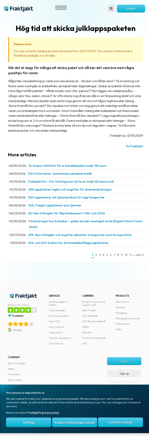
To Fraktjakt (134, 146)
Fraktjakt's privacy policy (43, 412)
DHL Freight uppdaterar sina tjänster (54, 205)
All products (122, 301)
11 (131, 255)
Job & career (15, 379)
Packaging (121, 312)
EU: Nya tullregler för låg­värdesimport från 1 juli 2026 (66, 213)
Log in (131, 8)
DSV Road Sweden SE (94, 321)
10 (126, 255)
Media (11, 368)
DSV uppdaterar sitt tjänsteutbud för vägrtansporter (66, 197)
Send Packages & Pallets (58, 303)
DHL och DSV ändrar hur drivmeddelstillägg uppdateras (68, 243)
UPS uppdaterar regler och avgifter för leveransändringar (70, 189)
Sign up (124, 373)
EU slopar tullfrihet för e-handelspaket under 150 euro (68, 166)
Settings (29, 422)
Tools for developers (60, 337)
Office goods (123, 323)
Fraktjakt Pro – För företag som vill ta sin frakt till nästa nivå (71, 181)
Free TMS (54, 321)
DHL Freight (89, 310)
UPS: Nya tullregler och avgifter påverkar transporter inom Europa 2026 (80, 235)
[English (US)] (111, 8)
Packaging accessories (128, 318)
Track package (57, 310)
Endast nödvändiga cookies (74, 422)
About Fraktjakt (16, 363)
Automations (56, 343)
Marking (120, 307)
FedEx (85, 326)
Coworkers (14, 374)
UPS (84, 343)
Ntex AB (86, 332)
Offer (119, 329)
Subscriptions (56, 326)
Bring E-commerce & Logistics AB (93, 303)
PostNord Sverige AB (94, 337)
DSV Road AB (89, 315)
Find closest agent (58, 315)
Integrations (55, 332)
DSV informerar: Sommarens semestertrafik (60, 173)
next (139, 255)
